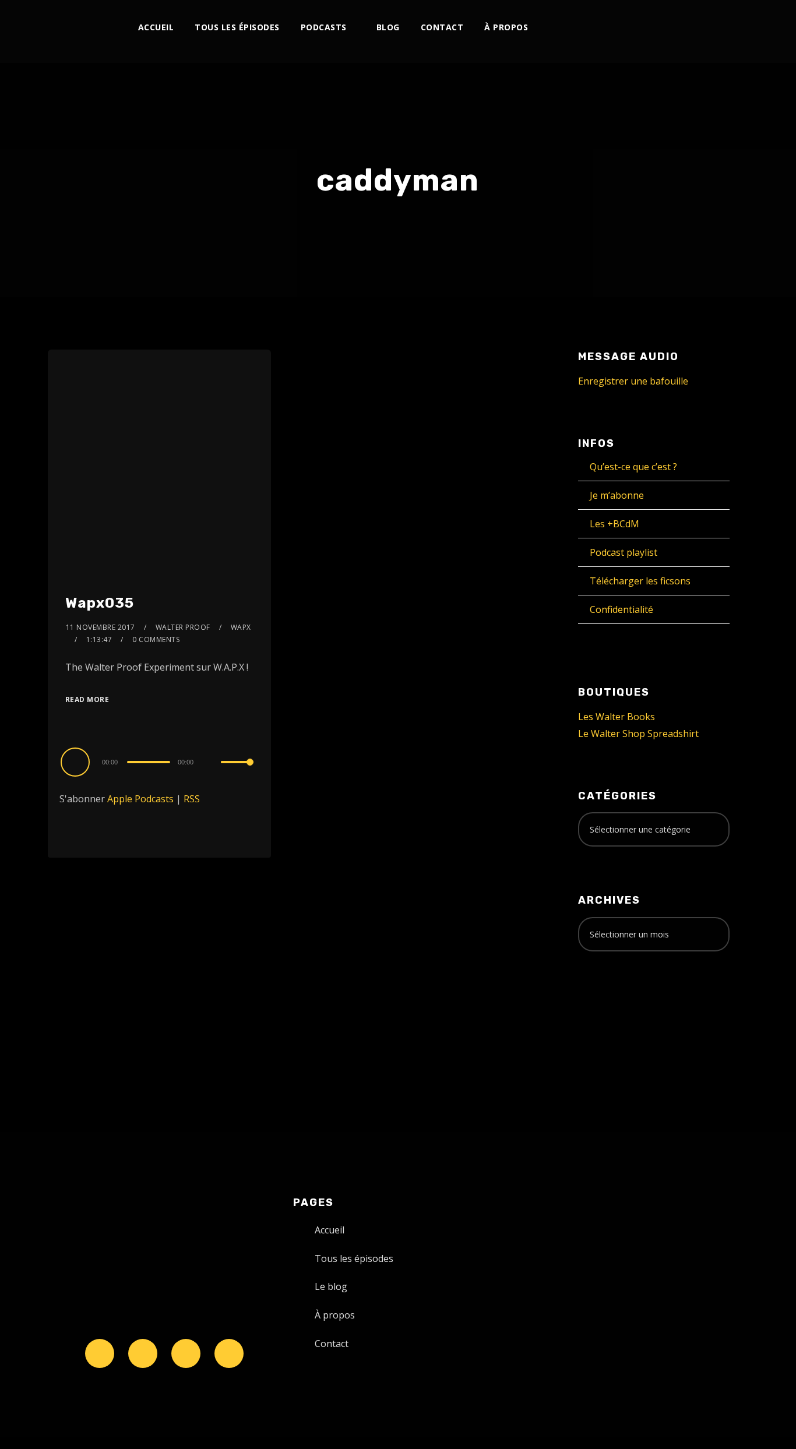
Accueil (156, 27)
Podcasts (324, 27)
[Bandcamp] (667, 27)
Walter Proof (183, 627)
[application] (159, 761)
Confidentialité (621, 609)
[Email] (706, 27)
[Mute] (211, 763)
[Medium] (648, 27)
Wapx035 (99, 603)
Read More (87, 699)
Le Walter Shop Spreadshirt (638, 733)
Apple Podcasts (140, 798)
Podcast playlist (623, 552)
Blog (388, 27)
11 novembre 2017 (100, 627)
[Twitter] (571, 27)
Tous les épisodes (237, 27)
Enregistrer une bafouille (633, 381)
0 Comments (155, 639)
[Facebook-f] (142, 1353)
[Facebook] (552, 27)
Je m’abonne (617, 495)
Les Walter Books (616, 716)
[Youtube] (609, 27)
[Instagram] (590, 27)
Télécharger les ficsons (640, 580)
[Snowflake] (99, 1353)
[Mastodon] (686, 27)
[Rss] (229, 1353)
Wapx (241, 627)
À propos (506, 27)
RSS (192, 798)
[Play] (77, 761)
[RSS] (629, 27)
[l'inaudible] (79, 31)
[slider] (237, 771)
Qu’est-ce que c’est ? (633, 466)
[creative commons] (614, 1006)
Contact (442, 27)
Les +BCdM (614, 523)
